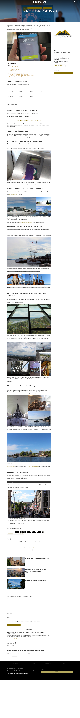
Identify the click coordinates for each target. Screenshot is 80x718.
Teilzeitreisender (40, 2)
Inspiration (58, 1)
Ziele (21, 1)
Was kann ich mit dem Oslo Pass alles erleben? (16, 73)
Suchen (63, 72)
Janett (55, 50)
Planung (52, 1)
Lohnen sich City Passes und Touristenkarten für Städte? (21, 642)
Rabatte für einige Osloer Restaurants (25, 222)
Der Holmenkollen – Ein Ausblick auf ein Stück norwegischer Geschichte (21, 75)
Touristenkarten (47, 8)
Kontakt (64, 663)
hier (30, 116)
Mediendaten (48, 663)
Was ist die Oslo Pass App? (13, 70)
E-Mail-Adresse (10, 613)
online (16, 113)
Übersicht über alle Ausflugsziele (38, 193)
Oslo (15, 533)
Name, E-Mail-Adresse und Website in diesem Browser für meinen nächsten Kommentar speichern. (24, 621)
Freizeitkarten (10, 533)
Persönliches (34, 547)
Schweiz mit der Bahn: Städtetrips (35, 580)
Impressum (15, 663)
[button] (16, 532)
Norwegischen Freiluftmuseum (33, 466)
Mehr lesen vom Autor (59, 65)
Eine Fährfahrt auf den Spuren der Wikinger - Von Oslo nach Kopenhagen (25, 632)
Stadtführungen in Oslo (13, 194)
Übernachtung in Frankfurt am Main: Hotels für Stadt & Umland (36, 570)
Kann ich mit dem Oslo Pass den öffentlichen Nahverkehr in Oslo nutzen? (21, 71)
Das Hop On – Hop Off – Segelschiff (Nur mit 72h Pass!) (19, 74)
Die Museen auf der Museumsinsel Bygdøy (16, 76)
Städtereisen (38, 8)
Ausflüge (27, 1)
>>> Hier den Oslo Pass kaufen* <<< (15, 69)
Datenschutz (32, 663)
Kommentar (9, 598)
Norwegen (31, 8)
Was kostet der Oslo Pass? (13, 66)
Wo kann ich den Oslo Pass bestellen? (15, 68)
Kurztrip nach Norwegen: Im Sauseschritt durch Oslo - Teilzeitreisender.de (25, 650)
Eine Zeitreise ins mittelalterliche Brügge (37, 558)
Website (8, 617)
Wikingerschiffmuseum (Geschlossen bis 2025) (41, 393)
